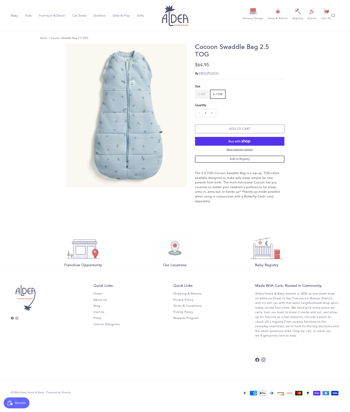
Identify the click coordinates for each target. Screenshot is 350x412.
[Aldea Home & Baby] (175, 16)
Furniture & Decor (52, 16)
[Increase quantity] (213, 113)
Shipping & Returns (187, 294)
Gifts (140, 16)
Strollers (100, 16)
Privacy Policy (183, 300)
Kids (29, 16)
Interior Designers (107, 324)
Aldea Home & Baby (32, 392)
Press (97, 318)
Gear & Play (121, 16)
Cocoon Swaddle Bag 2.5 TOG (69, 38)
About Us (100, 300)
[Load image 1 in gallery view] (126, 115)
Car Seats (79, 16)
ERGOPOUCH (209, 73)
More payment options (240, 149)
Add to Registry (240, 159)
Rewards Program (186, 318)
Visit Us (99, 312)
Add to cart (239, 129)
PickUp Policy (183, 312)
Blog (97, 306)
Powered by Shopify (58, 392)
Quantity (200, 105)
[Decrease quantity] (198, 113)
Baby (14, 16)
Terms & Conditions (187, 306)
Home (43, 38)
